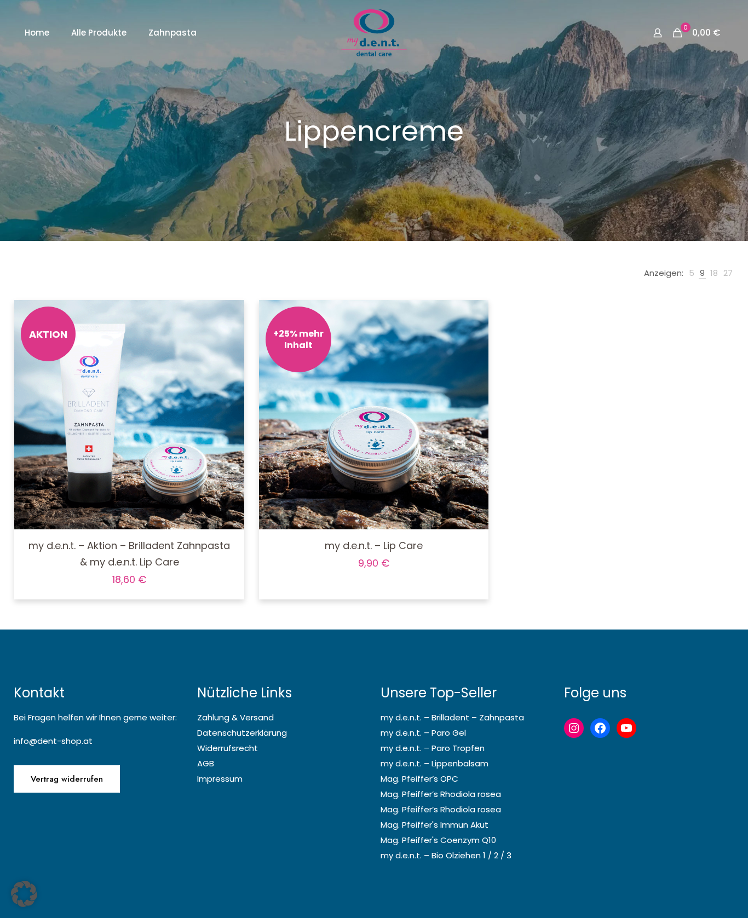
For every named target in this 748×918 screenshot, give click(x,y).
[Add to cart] (229, 315)
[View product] (229, 339)
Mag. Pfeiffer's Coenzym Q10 (438, 840)
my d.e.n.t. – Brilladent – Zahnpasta (452, 717)
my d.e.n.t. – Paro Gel (423, 732)
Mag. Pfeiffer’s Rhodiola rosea (441, 794)
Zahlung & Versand (235, 717)
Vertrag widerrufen (67, 779)
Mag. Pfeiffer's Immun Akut (434, 824)
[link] (691, 273)
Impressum (220, 778)
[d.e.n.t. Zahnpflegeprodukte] (373, 33)
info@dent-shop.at (53, 741)
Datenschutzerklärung (242, 732)
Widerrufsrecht (227, 748)
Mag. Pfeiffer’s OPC (419, 778)
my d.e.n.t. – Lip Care (374, 545)
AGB (205, 763)
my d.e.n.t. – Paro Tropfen (433, 748)
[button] (24, 894)
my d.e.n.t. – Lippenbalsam (434, 763)
